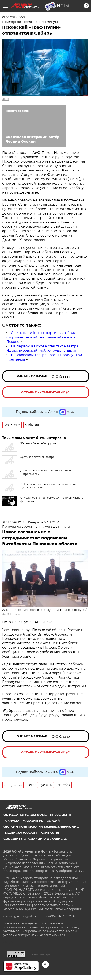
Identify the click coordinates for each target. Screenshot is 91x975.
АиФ (5, 99)
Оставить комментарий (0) (45, 392)
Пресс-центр (61, 815)
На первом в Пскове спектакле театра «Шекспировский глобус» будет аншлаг (42, 348)
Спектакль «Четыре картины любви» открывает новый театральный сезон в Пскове (41, 337)
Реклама (11, 821)
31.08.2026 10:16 (13, 522)
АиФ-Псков (11, 614)
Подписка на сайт (20, 833)
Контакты (50, 833)
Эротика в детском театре (37, 457)
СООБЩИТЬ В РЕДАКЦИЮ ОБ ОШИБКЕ (35, 839)
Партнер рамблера (40, 954)
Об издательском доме (25, 815)
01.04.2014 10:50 (13, 17)
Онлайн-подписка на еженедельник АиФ (41, 827)
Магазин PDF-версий (41, 821)
